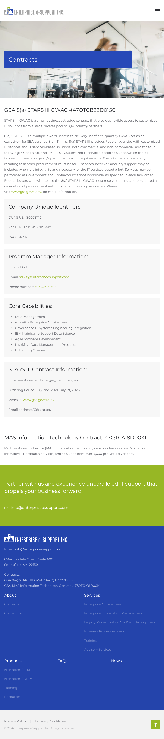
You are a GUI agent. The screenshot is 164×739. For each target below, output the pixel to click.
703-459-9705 (45, 287)
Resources (12, 697)
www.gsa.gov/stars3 (26, 192)
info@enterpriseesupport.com (39, 549)
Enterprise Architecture (102, 604)
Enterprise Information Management (113, 613)
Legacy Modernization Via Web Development (120, 622)
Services (92, 595)
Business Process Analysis (104, 631)
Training (90, 640)
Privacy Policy (15, 721)
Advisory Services (97, 649)
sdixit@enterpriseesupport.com (44, 277)
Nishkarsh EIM (17, 669)
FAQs (62, 661)
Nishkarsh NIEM (18, 678)
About (10, 595)
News (116, 661)
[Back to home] (34, 10)
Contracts (11, 604)
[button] (157, 10)
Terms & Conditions (50, 721)
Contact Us (13, 613)
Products (13, 661)
